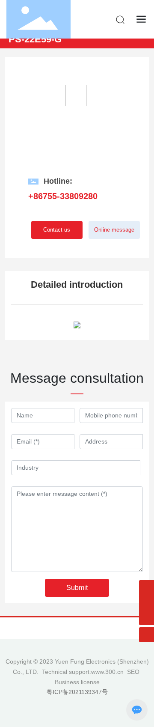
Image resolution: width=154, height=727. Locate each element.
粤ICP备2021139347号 (77, 691)
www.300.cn (107, 671)
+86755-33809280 (63, 196)
